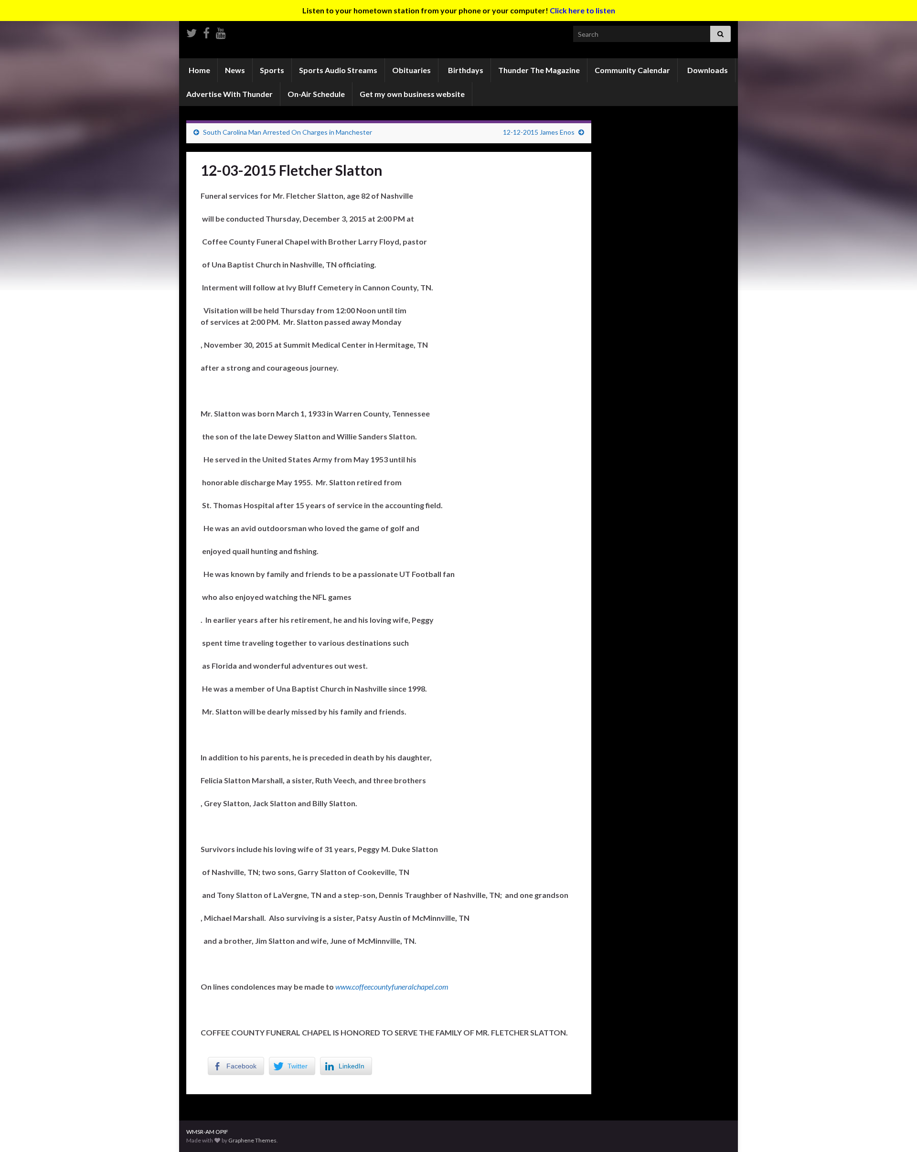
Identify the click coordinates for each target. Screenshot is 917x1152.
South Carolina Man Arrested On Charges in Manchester (287, 132)
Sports (272, 70)
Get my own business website (412, 93)
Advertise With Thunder (229, 93)
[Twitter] (191, 31)
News (235, 70)
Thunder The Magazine (539, 70)
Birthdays (465, 70)
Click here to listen (582, 10)
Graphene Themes (252, 1140)
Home (198, 70)
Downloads (707, 70)
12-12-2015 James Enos (539, 132)
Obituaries (411, 70)
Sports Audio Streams (338, 70)
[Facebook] (206, 31)
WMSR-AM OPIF (207, 1131)
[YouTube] (221, 31)
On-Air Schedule (316, 93)
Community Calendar (632, 70)
